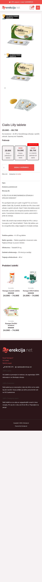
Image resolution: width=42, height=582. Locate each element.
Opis (3, 183)
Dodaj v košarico (21, 167)
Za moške (18, 174)
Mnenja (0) (5, 191)
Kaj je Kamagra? (8, 358)
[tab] (21, 183)
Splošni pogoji (7, 363)
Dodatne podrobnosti (9, 187)
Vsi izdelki (6, 360)
